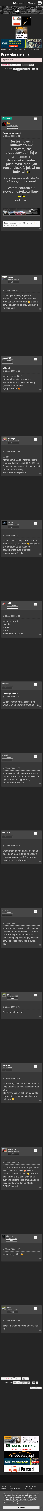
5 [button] (28, 69)
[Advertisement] (21, 94)
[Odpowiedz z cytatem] (35, 118)
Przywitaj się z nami (17, 54)
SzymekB (12, 1149)
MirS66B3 (6, 684)
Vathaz (11, 277)
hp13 (9, 603)
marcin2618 (6, 358)
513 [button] (33, 69)
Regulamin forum (7, 60)
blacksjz (9, 1236)
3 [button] (23, 69)
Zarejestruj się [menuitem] (19, 3)
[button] (15, 69)
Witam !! (6, 368)
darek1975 (6, 833)
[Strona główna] (21, 9)
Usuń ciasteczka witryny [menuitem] (15, 1490)
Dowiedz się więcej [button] (10, 1503)
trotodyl (11, 439)
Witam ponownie (10, 694)
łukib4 (10, 522)
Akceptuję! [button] (21, 1507)
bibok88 (5, 910)
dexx (9, 994)
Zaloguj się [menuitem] (32, 3)
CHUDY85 (6, 1065)
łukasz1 (5, 755)
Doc (8, 123)
